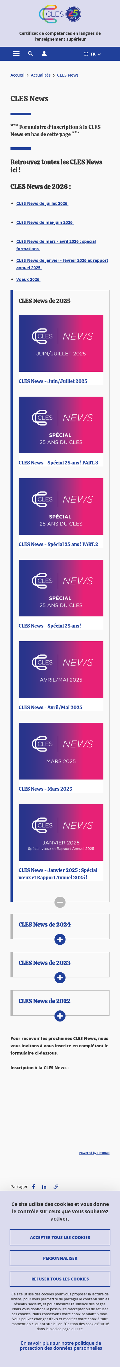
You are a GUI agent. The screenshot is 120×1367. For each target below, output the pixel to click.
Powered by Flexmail (94, 1153)
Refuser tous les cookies (60, 1279)
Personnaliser (60, 1258)
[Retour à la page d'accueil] (60, 14)
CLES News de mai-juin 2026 (45, 222)
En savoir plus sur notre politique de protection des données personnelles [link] (61, 1346)
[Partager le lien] (55, 1187)
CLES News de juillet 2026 (42, 203)
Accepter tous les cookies (60, 1237)
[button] (30, 54)
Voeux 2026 (28, 279)
